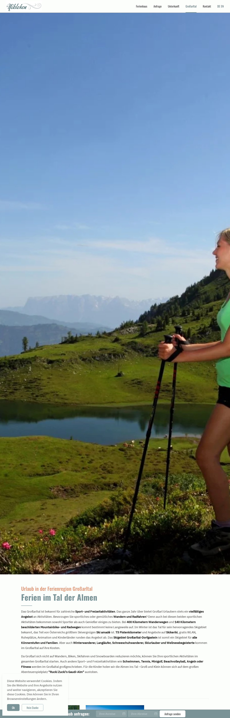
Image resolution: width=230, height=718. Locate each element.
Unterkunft (173, 6)
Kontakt (207, 6)
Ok (13, 707)
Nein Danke (32, 707)
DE (218, 6)
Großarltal (191, 6)
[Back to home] (24, 6)
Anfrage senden (172, 714)
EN (222, 6)
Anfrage (157, 6)
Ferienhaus (141, 6)
